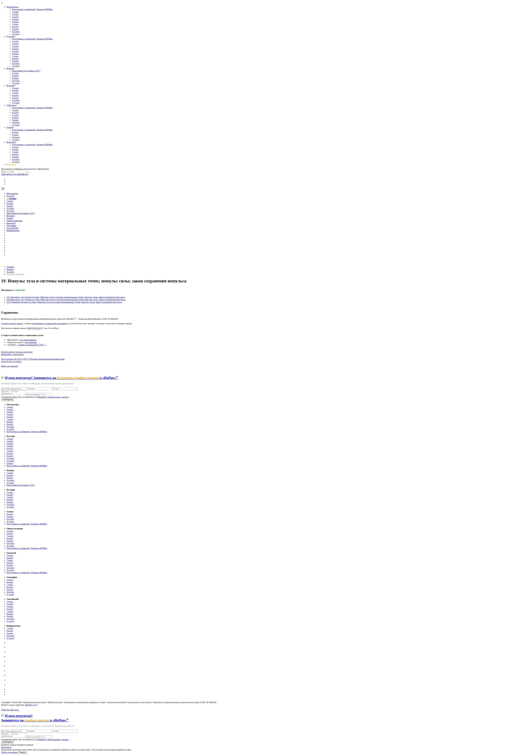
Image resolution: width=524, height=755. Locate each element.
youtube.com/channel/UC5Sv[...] (32, 345)
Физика (10, 68)
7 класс (15, 24)
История (10, 85)
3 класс (15, 17)
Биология (11, 142)
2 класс (15, 14)
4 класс (15, 49)
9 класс (15, 29)
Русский (10, 36)
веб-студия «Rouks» (22, 700)
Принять (22, 752)
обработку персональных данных (53, 397)
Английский (12, 228)
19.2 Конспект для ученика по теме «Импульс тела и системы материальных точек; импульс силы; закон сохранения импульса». (66, 299)
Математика (12, 7)
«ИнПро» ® (29, 705)
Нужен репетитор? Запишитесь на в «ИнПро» (61, 377)
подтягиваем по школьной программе (48, 323)
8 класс (15, 26)
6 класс (15, 21)
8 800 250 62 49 (34, 328)
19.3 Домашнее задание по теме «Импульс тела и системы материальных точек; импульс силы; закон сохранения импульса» (64, 302)
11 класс (16, 34)
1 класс (15, 12)
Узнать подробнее (9, 752)
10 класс (16, 31)
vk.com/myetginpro (28, 340)
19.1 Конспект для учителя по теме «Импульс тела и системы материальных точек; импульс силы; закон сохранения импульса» (66, 297)
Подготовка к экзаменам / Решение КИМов (32, 9)
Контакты (11, 164)
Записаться (6, 747)
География (11, 225)
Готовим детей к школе (12, 323)
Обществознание (14, 221)
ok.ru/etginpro (31, 342)
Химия (10, 127)
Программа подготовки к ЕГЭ (26, 71)
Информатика (13, 230)
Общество (11, 105)
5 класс (15, 19)
